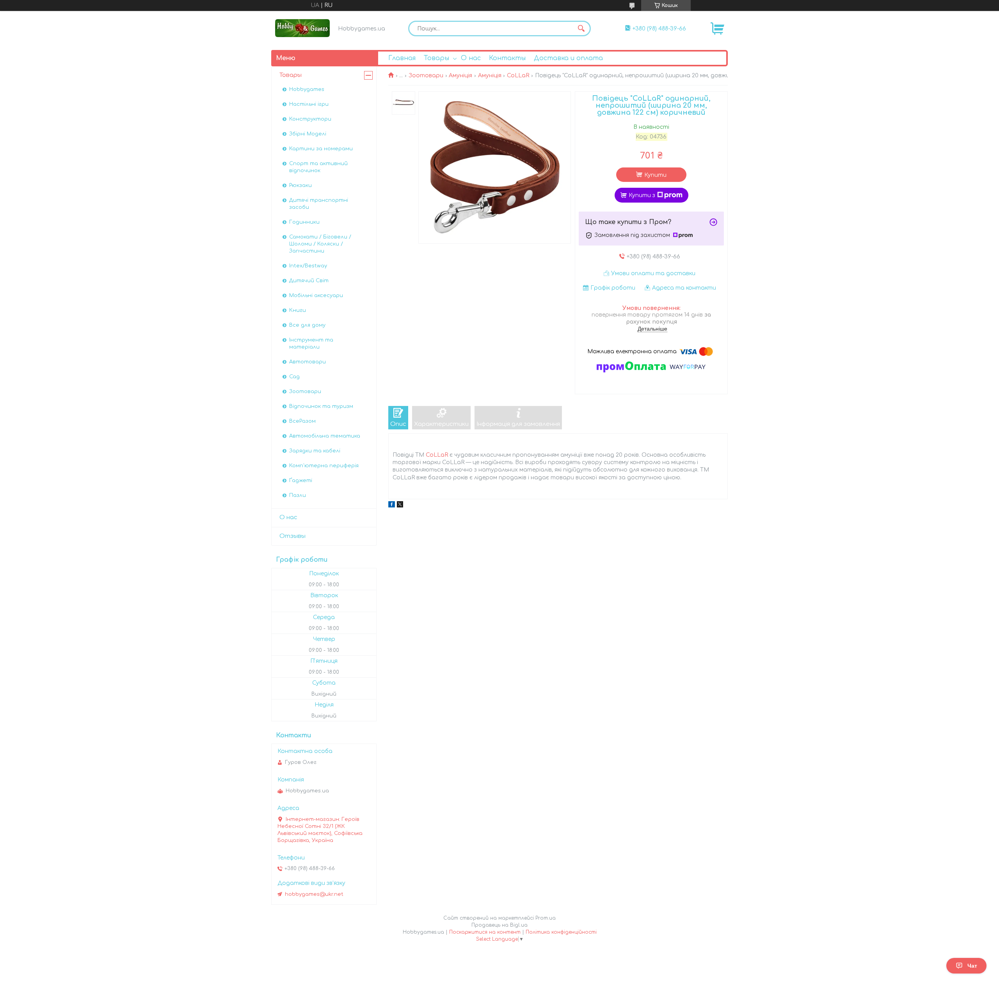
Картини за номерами (321, 148)
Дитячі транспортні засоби (318, 204)
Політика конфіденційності (561, 932)
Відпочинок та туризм (321, 406)
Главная (402, 58)
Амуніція (460, 75)
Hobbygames (306, 89)
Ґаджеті (300, 480)
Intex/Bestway (308, 266)
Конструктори (310, 119)
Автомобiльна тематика (324, 436)
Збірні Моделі (307, 134)
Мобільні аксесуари (316, 295)
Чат (972, 966)
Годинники (304, 222)
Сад (294, 376)
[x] (400, 506)
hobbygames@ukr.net (314, 894)
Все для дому (307, 325)
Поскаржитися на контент (485, 932)
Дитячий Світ (309, 280)
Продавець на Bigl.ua (499, 925)
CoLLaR (518, 75)
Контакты (507, 58)
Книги (297, 310)
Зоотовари (426, 75)
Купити (655, 175)
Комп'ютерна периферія (324, 465)
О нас (471, 58)
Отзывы (292, 536)
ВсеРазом (302, 421)
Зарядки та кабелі (314, 451)
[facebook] (391, 506)
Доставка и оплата (568, 58)
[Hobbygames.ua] (302, 27)
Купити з (642, 195)
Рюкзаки (300, 185)
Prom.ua (545, 918)
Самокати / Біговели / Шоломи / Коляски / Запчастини (320, 244)
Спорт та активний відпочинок (318, 167)
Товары (436, 58)
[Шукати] (581, 28)
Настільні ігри (309, 104)
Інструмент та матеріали (311, 343)
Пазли (297, 495)
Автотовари (307, 362)
